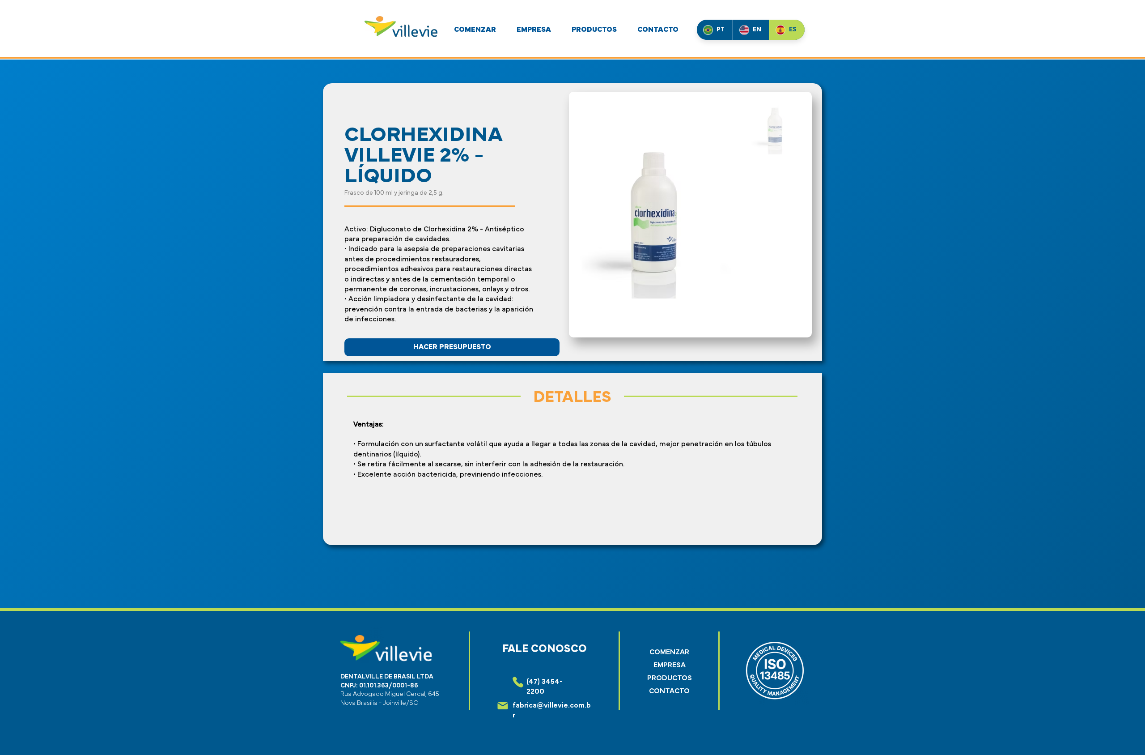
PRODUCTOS (669, 678)
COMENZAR (669, 652)
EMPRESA (669, 665)
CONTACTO (669, 691)
